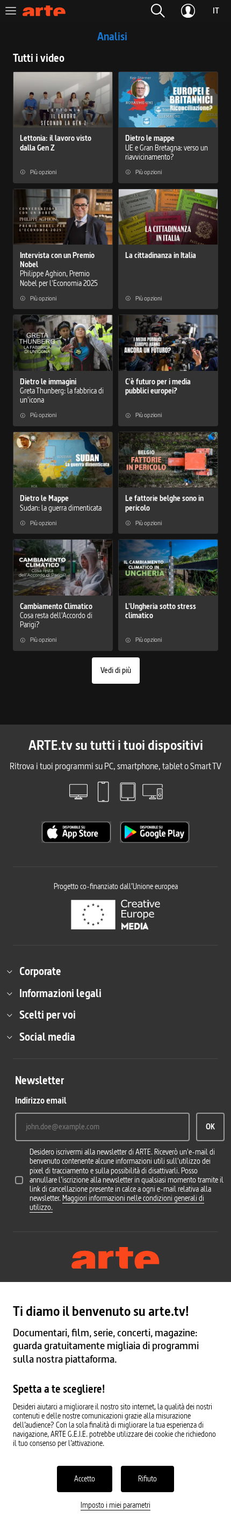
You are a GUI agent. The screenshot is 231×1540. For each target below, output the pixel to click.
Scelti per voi (47, 1014)
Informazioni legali (60, 993)
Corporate (40, 971)
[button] (158, 10)
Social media (47, 1036)
